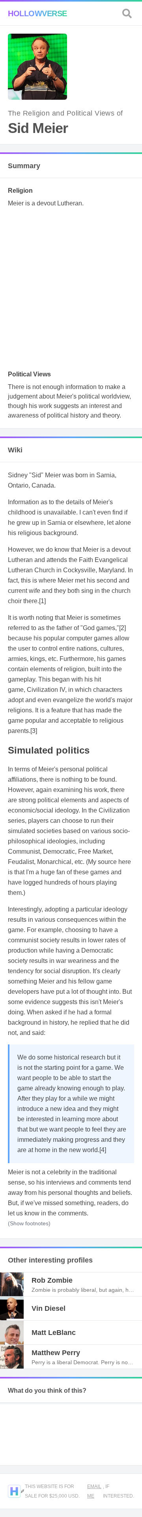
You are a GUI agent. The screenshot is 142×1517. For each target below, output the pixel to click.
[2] (122, 628)
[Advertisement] (71, 291)
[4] (102, 1150)
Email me (94, 1491)
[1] (42, 601)
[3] (33, 730)
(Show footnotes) (29, 1223)
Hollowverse (37, 13)
